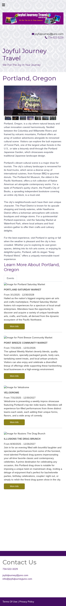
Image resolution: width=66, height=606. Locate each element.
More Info (14, 326)
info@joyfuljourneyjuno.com (17, 578)
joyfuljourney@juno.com (49, 34)
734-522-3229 (10, 569)
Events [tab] (10, 278)
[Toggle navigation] (3, 5)
